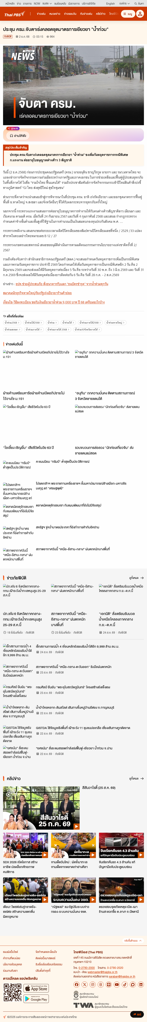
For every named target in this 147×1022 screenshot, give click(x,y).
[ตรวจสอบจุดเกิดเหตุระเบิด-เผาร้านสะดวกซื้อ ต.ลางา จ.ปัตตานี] (121, 890)
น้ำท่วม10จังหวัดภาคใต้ (86, 329)
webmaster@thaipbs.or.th (103, 972)
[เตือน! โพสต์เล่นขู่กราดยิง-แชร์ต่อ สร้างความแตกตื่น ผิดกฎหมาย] (25, 890)
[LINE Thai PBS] (109, 984)
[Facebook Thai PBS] (77, 984)
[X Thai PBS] (85, 984)
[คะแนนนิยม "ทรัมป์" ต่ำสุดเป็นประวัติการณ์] (18, 469)
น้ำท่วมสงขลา (11, 329)
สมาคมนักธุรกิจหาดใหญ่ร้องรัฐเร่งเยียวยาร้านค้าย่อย (37, 293)
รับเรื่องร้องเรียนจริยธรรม (49, 964)
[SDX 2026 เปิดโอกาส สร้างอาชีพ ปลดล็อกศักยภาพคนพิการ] (25, 845)
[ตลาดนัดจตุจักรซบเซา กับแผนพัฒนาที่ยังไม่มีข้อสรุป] (18, 513)
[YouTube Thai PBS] (117, 984)
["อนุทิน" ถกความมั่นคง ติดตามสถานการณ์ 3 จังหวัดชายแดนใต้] (109, 369)
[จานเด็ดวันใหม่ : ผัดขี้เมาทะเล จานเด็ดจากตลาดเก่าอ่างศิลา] (73, 845)
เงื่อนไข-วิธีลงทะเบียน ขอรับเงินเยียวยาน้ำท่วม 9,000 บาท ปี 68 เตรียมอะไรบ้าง (54, 302)
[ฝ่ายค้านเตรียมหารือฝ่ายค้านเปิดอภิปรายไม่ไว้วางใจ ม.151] (37, 369)
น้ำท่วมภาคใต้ (32, 329)
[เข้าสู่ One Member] (140, 14)
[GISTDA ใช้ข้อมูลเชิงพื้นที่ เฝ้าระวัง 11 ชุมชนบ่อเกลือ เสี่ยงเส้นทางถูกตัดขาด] (18, 734)
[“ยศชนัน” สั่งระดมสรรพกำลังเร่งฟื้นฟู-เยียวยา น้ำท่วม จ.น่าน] (18, 754)
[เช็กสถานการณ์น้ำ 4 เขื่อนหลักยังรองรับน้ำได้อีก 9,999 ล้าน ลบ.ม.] (18, 652)
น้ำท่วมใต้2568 (32, 322)
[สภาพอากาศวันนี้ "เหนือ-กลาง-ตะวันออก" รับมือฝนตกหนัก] (18, 673)
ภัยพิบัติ (7, 36)
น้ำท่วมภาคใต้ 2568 (57, 329)
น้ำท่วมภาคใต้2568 (89, 322)
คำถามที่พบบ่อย (11, 958)
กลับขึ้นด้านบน (130, 940)
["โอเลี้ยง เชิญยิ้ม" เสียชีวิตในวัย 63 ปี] (37, 424)
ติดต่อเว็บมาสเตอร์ (45, 958)
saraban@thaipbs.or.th (122, 976)
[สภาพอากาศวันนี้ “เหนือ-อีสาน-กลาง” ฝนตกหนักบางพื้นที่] (18, 556)
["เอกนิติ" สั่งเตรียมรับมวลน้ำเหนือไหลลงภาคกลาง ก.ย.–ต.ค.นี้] (121, 596)
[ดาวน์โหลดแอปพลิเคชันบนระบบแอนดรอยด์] (36, 998)
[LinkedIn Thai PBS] (141, 984)
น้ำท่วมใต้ (67, 322)
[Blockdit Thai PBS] (133, 984)
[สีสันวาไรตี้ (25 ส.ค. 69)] (41, 808)
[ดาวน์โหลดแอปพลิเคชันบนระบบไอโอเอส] (36, 988)
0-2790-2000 (87, 968)
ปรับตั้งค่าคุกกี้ (43, 970)
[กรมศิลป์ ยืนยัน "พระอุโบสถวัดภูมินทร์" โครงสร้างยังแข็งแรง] (18, 693)
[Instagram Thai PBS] (93, 984)
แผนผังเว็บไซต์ (10, 952)
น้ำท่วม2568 (11, 322)
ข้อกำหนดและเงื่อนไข (46, 952)
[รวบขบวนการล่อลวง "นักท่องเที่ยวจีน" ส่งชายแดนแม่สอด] (109, 424)
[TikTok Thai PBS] (125, 984)
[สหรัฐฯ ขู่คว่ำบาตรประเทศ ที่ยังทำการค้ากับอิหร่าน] (18, 535)
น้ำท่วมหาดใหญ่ (114, 322)
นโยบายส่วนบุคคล (12, 964)
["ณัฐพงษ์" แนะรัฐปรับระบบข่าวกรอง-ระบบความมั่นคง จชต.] (73, 890)
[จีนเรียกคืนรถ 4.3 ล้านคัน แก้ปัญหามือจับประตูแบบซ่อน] (121, 845)
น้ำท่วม (51, 322)
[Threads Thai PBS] (101, 984)
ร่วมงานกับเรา (10, 970)
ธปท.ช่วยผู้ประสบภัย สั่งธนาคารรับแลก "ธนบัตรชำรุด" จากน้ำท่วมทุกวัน (62, 284)
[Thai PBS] (15, 13)
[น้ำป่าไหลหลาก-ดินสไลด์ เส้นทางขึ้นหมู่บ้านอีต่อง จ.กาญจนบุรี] (18, 713)
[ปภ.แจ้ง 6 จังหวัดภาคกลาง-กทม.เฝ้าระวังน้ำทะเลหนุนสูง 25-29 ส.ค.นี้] (25, 596)
